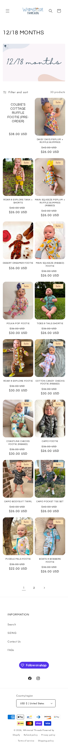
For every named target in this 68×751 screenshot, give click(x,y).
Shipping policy (46, 740)
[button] (7, 11)
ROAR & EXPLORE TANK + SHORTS (18, 201)
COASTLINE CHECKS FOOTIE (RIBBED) (18, 442)
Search (12, 624)
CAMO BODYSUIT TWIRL (18, 501)
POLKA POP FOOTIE (18, 323)
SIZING (12, 633)
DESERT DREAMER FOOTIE (18, 263)
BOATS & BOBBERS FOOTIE (50, 560)
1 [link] (24, 588)
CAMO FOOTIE (50, 441)
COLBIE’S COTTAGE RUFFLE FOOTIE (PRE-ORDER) (18, 113)
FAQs (11, 650)
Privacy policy (48, 734)
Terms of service (26, 740)
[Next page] (44, 588)
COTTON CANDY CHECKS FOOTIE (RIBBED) (50, 382)
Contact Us (14, 641)
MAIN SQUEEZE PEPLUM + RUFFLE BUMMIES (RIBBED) (50, 203)
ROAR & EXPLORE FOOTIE (18, 381)
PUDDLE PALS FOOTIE (18, 559)
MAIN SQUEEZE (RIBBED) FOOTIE (50, 264)
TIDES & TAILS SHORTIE (50, 323)
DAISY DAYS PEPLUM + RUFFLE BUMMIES (50, 141)
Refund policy (31, 734)
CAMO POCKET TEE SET (49, 501)
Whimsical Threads (32, 730)
